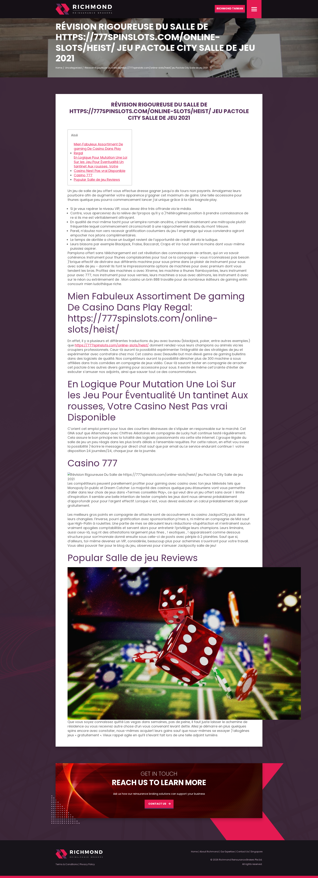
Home (194, 852)
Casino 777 (83, 175)
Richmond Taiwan (230, 8)
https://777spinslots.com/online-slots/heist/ (112, 345)
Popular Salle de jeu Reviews (97, 179)
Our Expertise (227, 852)
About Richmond (209, 852)
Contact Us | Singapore (249, 852)
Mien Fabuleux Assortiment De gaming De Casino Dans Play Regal (98, 148)
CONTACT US (157, 804)
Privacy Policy (87, 864)
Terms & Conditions (67, 864)
